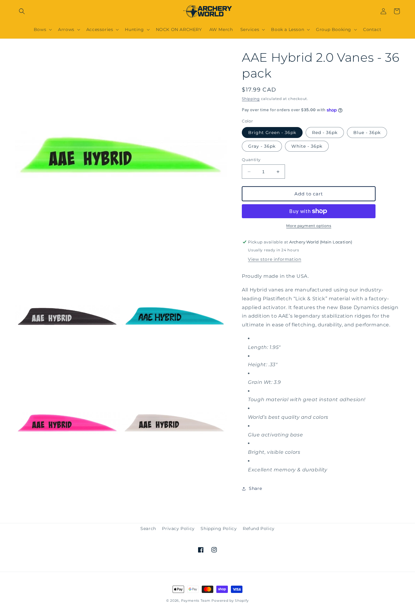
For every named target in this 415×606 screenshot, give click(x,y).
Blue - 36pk (367, 132)
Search (148, 528)
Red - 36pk (325, 132)
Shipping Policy (219, 528)
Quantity (251, 159)
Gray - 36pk (262, 146)
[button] (22, 11)
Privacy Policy (178, 528)
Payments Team (196, 600)
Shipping (251, 98)
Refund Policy (259, 528)
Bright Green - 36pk (272, 132)
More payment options (308, 225)
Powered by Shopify (230, 600)
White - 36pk (306, 146)
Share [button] (255, 488)
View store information (274, 259)
